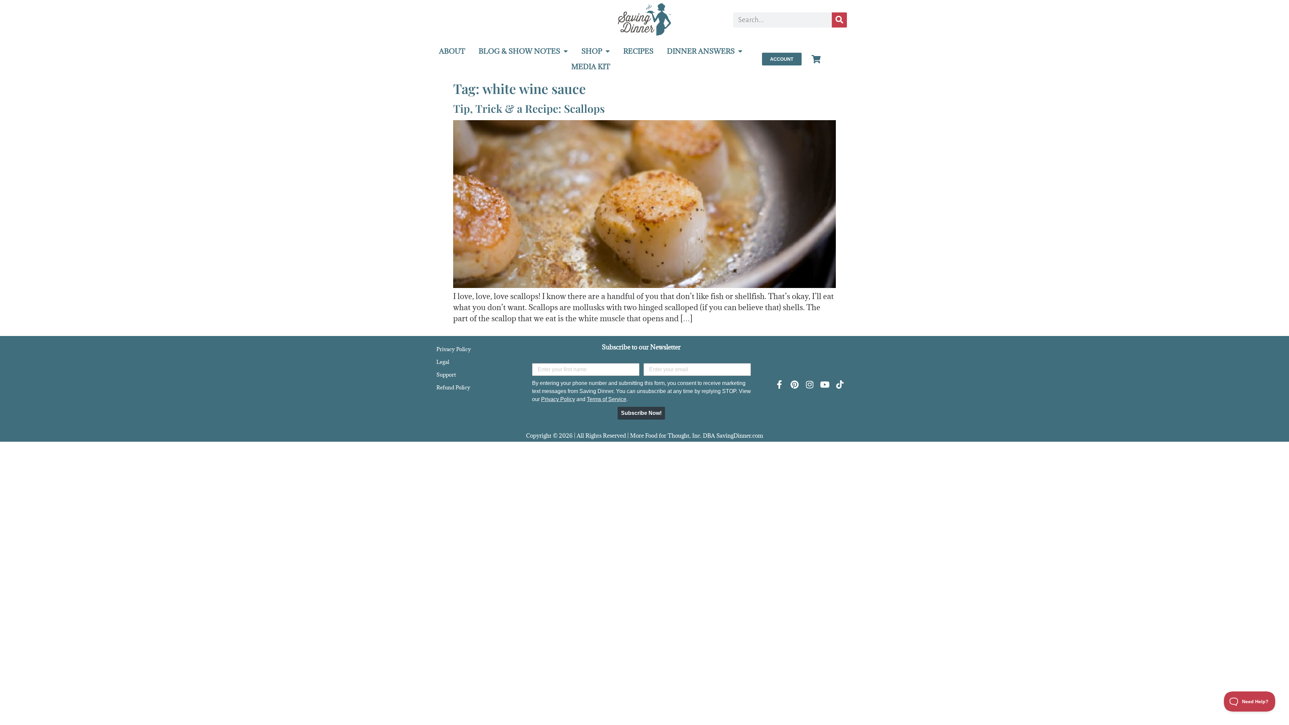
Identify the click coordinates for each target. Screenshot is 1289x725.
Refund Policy (453, 387)
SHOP (591, 51)
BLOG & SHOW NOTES (519, 51)
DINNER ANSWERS (701, 51)
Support (446, 374)
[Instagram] (809, 384)
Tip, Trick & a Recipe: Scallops (529, 108)
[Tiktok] (840, 384)
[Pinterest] (794, 384)
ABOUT (452, 51)
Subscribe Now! (641, 413)
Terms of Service (606, 399)
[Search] (839, 20)
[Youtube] (824, 384)
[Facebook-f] (779, 384)
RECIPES (638, 51)
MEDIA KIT (590, 66)
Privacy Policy (453, 349)
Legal (442, 361)
